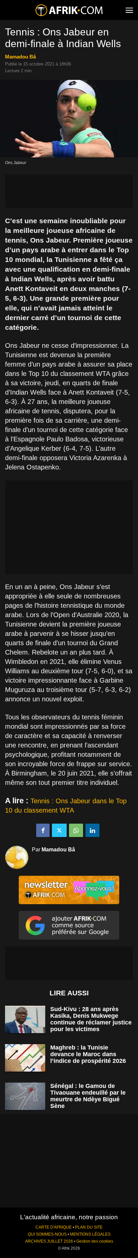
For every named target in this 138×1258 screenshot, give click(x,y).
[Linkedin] (92, 830)
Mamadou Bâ (20, 56)
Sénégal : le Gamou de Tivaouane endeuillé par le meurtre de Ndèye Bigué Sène (88, 1096)
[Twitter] (59, 830)
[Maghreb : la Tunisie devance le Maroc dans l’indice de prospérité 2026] (25, 1058)
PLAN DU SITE (88, 1227)
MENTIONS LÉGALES (90, 1234)
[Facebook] (43, 830)
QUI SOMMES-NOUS (47, 1234)
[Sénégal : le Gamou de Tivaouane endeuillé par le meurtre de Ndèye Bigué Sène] (25, 1096)
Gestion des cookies (94, 1241)
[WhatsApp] (76, 830)
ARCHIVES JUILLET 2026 (49, 1241)
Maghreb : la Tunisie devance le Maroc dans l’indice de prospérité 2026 (88, 1054)
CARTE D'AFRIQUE (54, 1227)
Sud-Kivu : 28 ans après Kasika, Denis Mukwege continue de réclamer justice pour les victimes (91, 1019)
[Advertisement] (69, 191)
